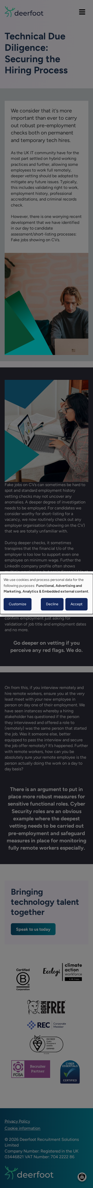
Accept (76, 604)
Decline (52, 604)
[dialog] (46, 594)
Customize (17, 604)
